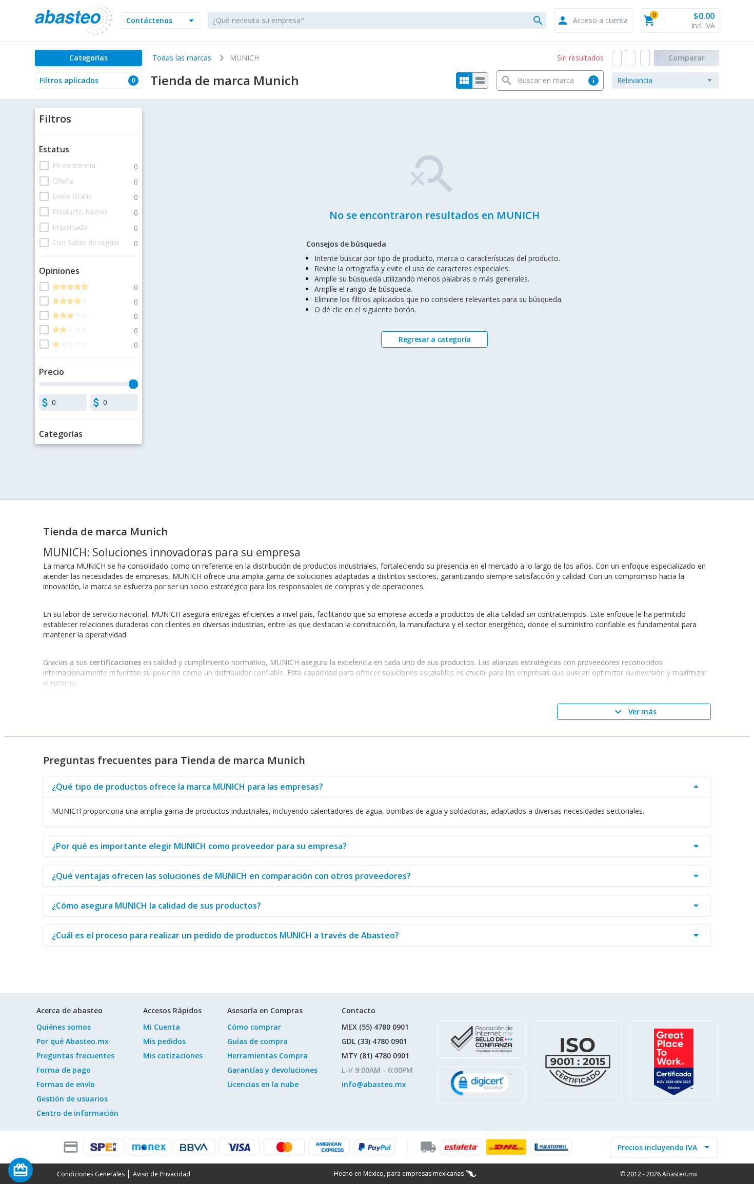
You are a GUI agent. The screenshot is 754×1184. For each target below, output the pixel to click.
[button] (161, 20)
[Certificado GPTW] (673, 1062)
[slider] (133, 384)
